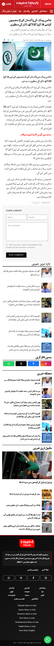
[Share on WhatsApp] (12, 40)
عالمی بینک (36, 203)
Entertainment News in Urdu (27, 622)
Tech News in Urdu (27, 618)
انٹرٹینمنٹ (11, 595)
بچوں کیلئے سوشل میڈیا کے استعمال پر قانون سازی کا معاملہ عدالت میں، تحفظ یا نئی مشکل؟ (21, 303)
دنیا (20, 11)
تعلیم (42, 595)
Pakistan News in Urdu (27, 605)
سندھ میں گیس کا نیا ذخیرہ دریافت (35, 135)
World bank (46, 203)
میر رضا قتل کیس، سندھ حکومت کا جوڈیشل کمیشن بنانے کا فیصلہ (23, 288)
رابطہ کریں (45, 569)
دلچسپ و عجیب (19, 599)
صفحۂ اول (43, 11)
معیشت (27, 591)
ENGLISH (48, 4)
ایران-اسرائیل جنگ (9, 11)
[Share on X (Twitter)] (8, 40)
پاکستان (26, 11)
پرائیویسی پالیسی (32, 569)
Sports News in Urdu (27, 610)
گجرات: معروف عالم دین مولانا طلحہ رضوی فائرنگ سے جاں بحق (21, 273)
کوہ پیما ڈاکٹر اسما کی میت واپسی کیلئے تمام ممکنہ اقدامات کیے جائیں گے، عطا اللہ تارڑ (23, 318)
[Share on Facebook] (4, 40)
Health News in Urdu (27, 626)
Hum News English (27, 630)
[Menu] (51, 12)
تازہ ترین (34, 11)
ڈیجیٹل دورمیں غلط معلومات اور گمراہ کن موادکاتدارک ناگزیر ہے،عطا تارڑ (24, 333)
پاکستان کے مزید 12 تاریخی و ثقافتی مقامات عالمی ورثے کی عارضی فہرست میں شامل (23, 348)
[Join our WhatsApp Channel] (47, 640)
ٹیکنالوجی (35, 599)
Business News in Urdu (27, 614)
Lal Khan (48, 40)
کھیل (11, 591)
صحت (27, 595)
